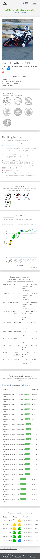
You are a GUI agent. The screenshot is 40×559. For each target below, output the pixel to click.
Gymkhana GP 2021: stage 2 (14, 414)
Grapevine (17, 322)
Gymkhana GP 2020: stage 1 (14, 444)
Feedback (5, 555)
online (27, 385)
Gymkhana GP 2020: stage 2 (14, 439)
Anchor (16, 293)
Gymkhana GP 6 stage (11, 479)
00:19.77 (25, 331)
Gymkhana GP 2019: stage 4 (14, 459)
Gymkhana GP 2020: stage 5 (14, 424)
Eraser (15, 302)
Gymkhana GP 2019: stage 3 (14, 464)
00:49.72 (25, 311)
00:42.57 (25, 360)
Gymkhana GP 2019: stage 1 (13, 474)
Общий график (8, 219)
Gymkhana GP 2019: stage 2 (14, 469)
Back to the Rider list (8, 549)
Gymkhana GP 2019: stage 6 (14, 449)
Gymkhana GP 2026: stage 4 (20, 10)
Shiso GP (16, 339)
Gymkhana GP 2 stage (11, 499)
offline (6, 385)
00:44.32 (25, 346)
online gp (28, 394)
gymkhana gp (17, 385)
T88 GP (16, 346)
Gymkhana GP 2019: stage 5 (14, 454)
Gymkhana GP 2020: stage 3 (14, 434)
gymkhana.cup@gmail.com (22, 555)
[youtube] (3, 72)
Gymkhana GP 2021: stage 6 (14, 394)
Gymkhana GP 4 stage (11, 489)
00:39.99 (25, 339)
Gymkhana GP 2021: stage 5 (14, 399)
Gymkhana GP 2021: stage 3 (14, 409)
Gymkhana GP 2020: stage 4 (14, 429)
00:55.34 (25, 293)
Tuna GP (16, 360)
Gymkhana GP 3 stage (11, 494)
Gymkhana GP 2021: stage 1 (13, 419)
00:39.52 (25, 302)
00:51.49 (25, 353)
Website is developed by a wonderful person (20, 557)
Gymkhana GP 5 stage (11, 484)
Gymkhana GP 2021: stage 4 (14, 404)
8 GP (15, 284)
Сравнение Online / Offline (25, 219)
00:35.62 (25, 322)
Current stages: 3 (20, 13)
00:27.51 (25, 284)
